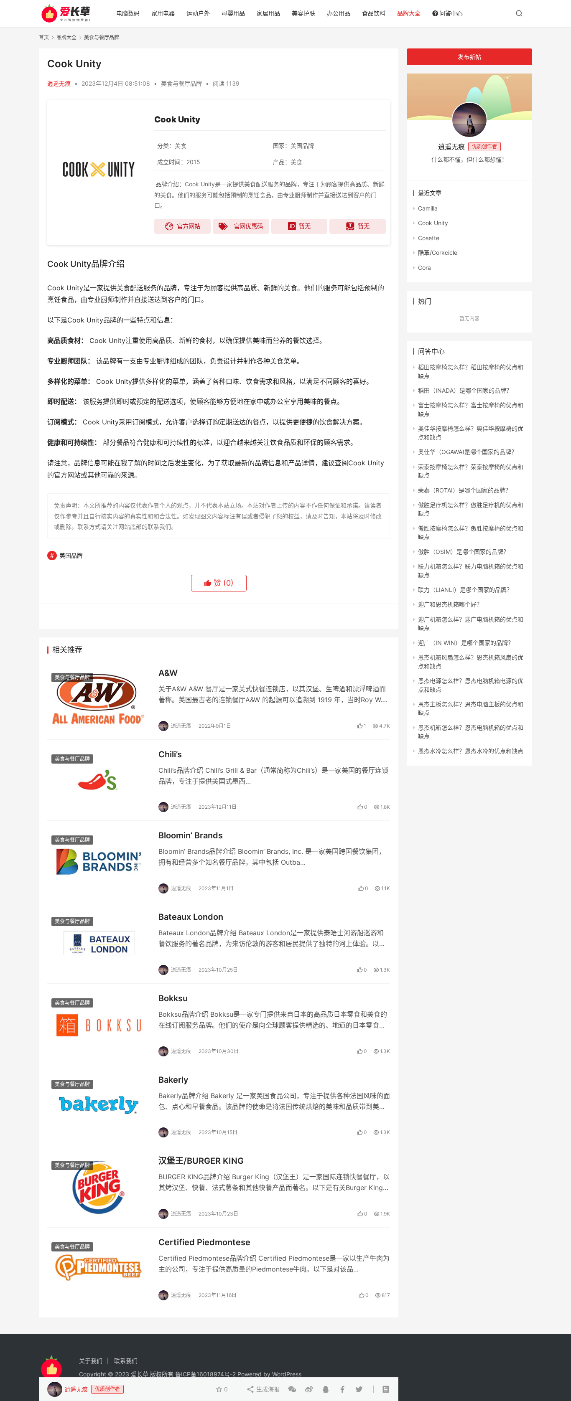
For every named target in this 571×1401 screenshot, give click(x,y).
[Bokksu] (98, 1024)
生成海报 (267, 1389)
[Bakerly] (98, 1106)
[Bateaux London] (98, 943)
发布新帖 (469, 56)
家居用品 (268, 13)
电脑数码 (128, 13)
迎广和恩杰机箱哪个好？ (450, 604)
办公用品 (338, 13)
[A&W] (98, 699)
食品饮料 (373, 13)
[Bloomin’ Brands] (98, 861)
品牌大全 (409, 13)
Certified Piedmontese (204, 1242)
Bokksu (173, 998)
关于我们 (90, 1360)
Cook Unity (433, 222)
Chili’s (170, 754)
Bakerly (173, 1080)
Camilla (428, 208)
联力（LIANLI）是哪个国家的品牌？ (465, 589)
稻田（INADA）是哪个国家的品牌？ (465, 390)
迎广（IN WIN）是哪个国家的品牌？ (466, 642)
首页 (44, 37)
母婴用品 (233, 13)
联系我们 (126, 1360)
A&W (168, 673)
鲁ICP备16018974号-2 (205, 1374)
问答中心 (451, 13)
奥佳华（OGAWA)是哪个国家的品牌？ (467, 451)
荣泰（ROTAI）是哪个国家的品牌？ (464, 490)
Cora (424, 267)
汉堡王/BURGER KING (201, 1161)
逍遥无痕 (59, 83)
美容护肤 (303, 13)
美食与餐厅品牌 (181, 83)
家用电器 (163, 13)
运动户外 (198, 13)
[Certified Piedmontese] (98, 1268)
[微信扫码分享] (292, 1389)
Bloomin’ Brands (190, 835)
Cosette (428, 237)
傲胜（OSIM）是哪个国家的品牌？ (463, 551)
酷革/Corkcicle (437, 252)
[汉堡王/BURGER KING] (98, 1187)
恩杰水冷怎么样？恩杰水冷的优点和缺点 (470, 750)
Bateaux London (190, 917)
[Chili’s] (98, 780)
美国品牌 (71, 555)
